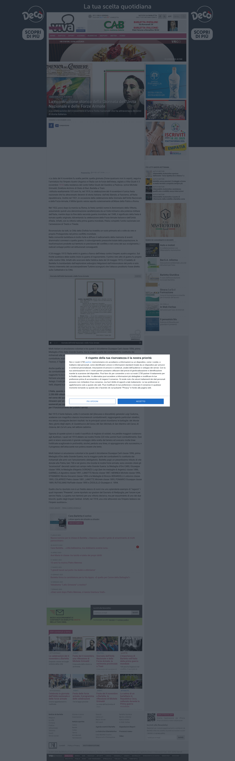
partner (88, 362)
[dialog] (117, 380)
